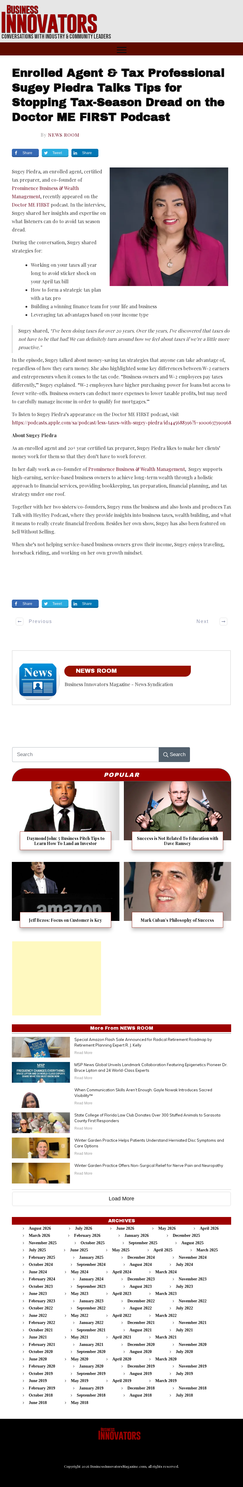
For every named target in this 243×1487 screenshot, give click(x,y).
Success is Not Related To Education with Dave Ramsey (177, 819)
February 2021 (42, 1344)
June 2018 (38, 1402)
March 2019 (166, 1381)
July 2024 (184, 1264)
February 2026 (87, 1235)
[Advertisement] (56, 978)
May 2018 (79, 1402)
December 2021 (141, 1322)
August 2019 (141, 1373)
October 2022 (41, 1308)
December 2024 (141, 1257)
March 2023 (166, 1293)
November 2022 (193, 1301)
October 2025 (93, 1243)
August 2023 (141, 1286)
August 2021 (141, 1330)
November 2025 (43, 1243)
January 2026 (136, 1235)
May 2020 (79, 1359)
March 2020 (166, 1359)
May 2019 (79, 1381)
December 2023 (141, 1279)
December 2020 (141, 1344)
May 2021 (79, 1337)
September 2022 (91, 1308)
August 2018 (141, 1395)
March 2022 (166, 1315)
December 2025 (186, 1235)
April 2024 (121, 1272)
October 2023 (41, 1286)
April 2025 (163, 1250)
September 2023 (91, 1286)
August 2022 (141, 1308)
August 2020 (141, 1351)
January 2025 (91, 1257)
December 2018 (141, 1388)
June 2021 (38, 1337)
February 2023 (42, 1301)
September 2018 (91, 1395)
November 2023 (193, 1279)
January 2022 (91, 1322)
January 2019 (91, 1388)
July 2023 (184, 1286)
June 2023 (38, 1293)
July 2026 (83, 1228)
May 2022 (79, 1315)
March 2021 (166, 1337)
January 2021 (91, 1344)
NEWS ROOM (63, 135)
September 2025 (143, 1243)
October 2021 (41, 1330)
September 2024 (91, 1264)
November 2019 (193, 1366)
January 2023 (91, 1301)
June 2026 (125, 1228)
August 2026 (40, 1228)
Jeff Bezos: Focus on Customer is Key (65, 898)
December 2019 (141, 1366)
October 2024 (41, 1264)
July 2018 (184, 1395)
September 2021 (91, 1330)
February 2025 (42, 1257)
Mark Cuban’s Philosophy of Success (177, 898)
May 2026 (167, 1228)
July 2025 (37, 1250)
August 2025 (192, 1243)
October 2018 (41, 1395)
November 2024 (193, 1257)
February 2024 (42, 1279)
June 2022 (38, 1315)
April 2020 (121, 1359)
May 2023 (79, 1293)
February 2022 (42, 1322)
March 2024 (166, 1272)
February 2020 (42, 1366)
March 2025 (207, 1250)
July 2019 (184, 1373)
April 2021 (121, 1337)
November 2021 (193, 1322)
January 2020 (91, 1366)
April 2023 (121, 1293)
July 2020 (184, 1351)
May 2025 (121, 1250)
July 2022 (184, 1308)
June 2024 (38, 1272)
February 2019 (42, 1388)
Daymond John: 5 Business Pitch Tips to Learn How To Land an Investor (65, 819)
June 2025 (79, 1250)
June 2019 (38, 1381)
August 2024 (141, 1264)
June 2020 (38, 1359)
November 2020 (193, 1344)
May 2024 (79, 1272)
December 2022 (141, 1301)
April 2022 (121, 1315)
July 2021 (184, 1330)
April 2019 (121, 1381)
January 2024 (91, 1279)
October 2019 (41, 1373)
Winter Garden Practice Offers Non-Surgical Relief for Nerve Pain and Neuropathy (148, 1165)
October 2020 (41, 1351)
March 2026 (39, 1235)
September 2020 (91, 1351)
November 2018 (193, 1388)
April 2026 (209, 1228)
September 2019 (91, 1373)
